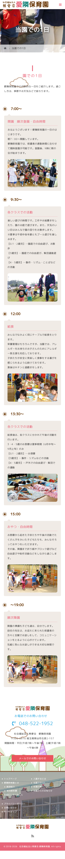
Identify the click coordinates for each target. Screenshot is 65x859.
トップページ (10, 778)
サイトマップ (10, 811)
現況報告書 (11, 790)
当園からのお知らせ (42, 790)
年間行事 (37, 786)
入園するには (39, 778)
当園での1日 (39, 782)
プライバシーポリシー (14, 803)
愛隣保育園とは (11, 782)
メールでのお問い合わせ (32, 758)
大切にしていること (13, 794)
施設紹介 (10, 786)
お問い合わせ (10, 807)
